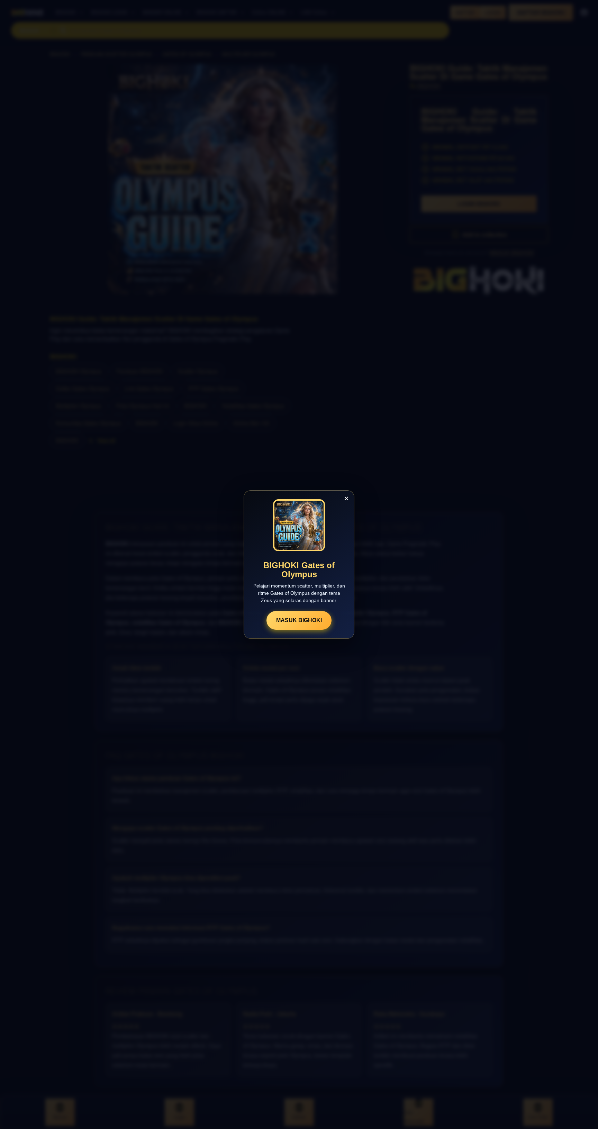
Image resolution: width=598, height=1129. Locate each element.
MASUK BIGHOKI (299, 620)
